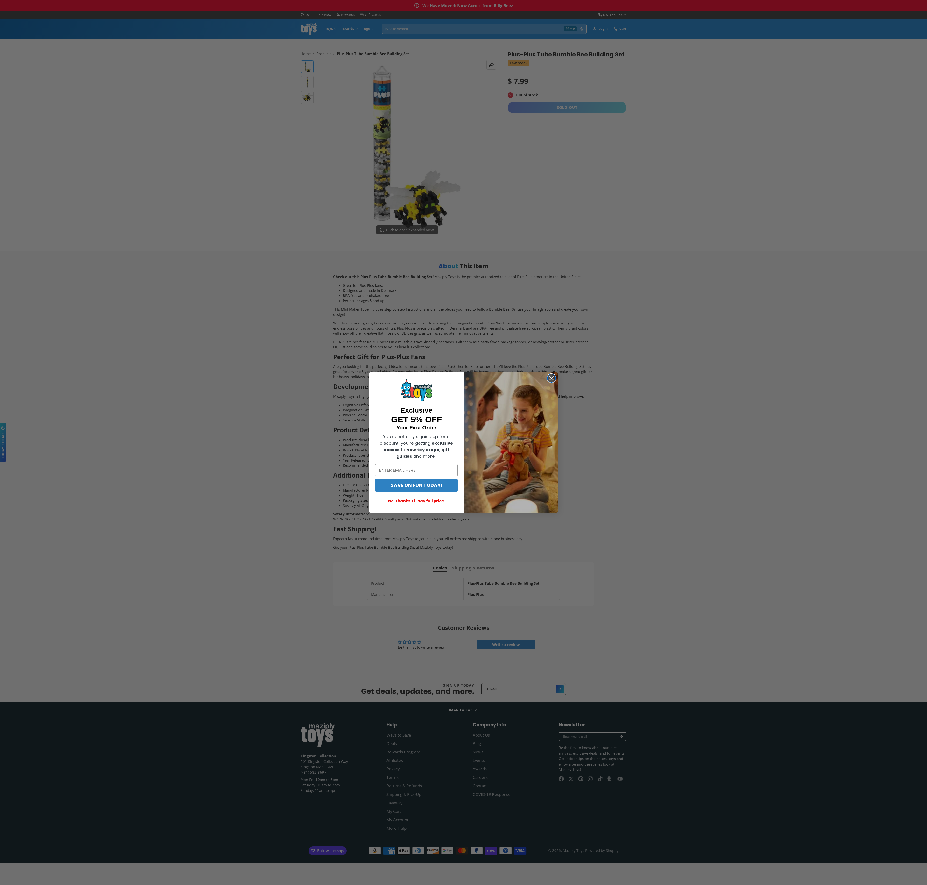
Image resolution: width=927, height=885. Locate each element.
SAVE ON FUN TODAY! (416, 485)
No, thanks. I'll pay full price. (416, 501)
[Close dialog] (551, 378)
